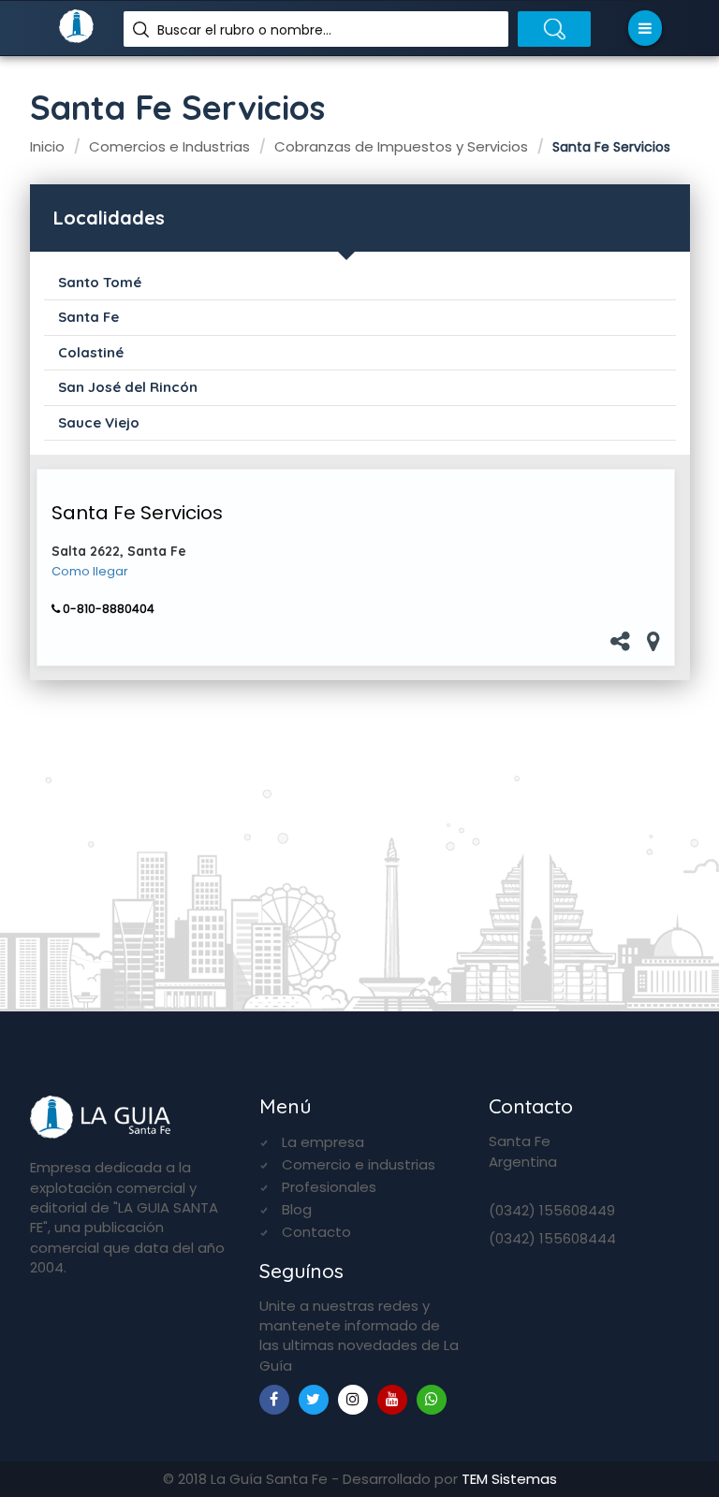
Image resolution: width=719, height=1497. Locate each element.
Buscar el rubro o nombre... (244, 30)
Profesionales (329, 1187)
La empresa (323, 1142)
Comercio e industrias (358, 1164)
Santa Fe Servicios (137, 513)
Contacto (316, 1232)
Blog (297, 1209)
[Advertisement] (360, 824)
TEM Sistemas (509, 1479)
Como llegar (89, 571)
